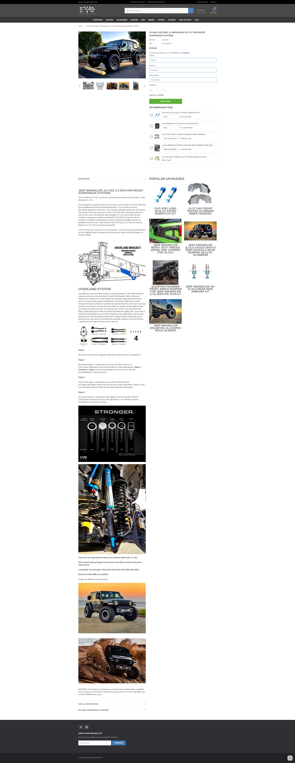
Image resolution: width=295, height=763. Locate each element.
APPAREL (161, 20)
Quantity (152, 85)
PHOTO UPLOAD (202, 2)
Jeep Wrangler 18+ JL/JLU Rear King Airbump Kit (180, 123)
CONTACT (213, 2)
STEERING (134, 20)
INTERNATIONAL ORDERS (156, 2)
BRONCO (151, 20)
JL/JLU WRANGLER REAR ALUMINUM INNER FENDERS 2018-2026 (187, 145)
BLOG (197, 20)
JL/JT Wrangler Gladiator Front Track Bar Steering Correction (184, 157)
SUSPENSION (97, 20)
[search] (191, 10)
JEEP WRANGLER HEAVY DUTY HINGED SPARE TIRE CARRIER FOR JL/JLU (165, 248)
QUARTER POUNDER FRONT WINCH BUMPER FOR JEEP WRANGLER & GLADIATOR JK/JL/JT (165, 290)
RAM (143, 20)
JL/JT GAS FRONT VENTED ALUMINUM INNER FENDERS (183, 134)
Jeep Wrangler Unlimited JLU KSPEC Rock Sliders (165, 328)
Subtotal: (153, 95)
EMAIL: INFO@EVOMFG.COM (87, 2)
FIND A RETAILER (185, 20)
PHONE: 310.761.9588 (138, 2)
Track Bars (154, 75)
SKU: (151, 43)
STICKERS (172, 20)
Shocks (152, 65)
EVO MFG (165, 40)
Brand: (152, 40)
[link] (88, 85)
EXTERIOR (109, 20)
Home (80, 26)
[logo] (87, 10)
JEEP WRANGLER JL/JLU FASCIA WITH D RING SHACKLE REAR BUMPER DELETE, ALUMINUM (200, 249)
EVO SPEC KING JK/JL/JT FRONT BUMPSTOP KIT (181, 113)
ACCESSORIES (122, 20)
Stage (152, 56)
